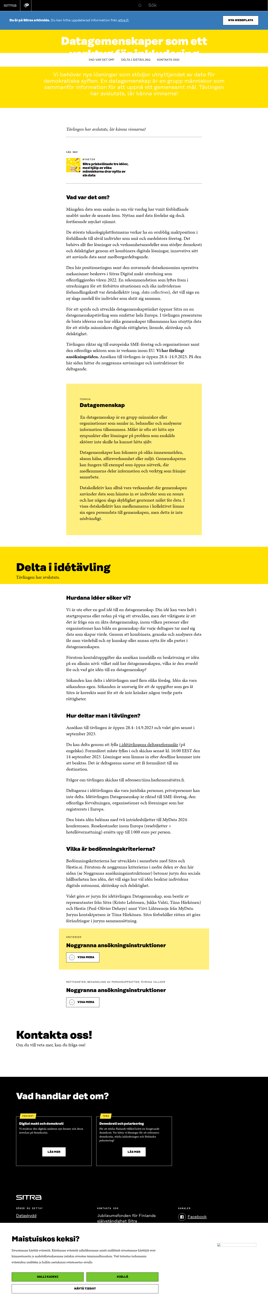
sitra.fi (123, 20)
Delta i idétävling (135, 59)
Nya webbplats (240, 20)
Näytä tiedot (85, 1288)
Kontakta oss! (168, 59)
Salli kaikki (47, 1276)
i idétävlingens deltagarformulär (148, 744)
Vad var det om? (102, 59)
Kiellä (122, 1276)
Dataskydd (26, 1216)
